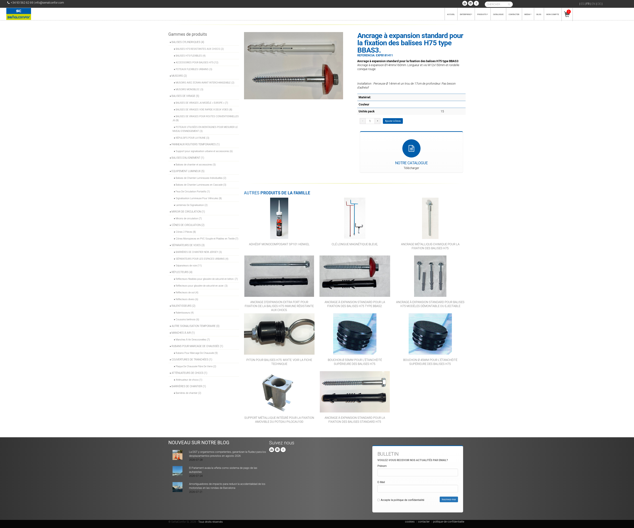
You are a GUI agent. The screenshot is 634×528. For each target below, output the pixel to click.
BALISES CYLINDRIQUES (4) (188, 42)
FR (588, 3)
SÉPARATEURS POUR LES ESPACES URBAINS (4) (202, 258)
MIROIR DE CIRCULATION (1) (188, 211)
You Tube (464, 3)
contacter (424, 521)
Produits (482, 14)
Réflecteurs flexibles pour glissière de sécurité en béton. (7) (207, 278)
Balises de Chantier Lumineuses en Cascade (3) (201, 184)
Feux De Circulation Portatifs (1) (193, 191)
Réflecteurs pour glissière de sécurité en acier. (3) (202, 285)
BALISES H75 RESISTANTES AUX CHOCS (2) (200, 48)
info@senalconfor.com (49, 2)
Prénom (382, 466)
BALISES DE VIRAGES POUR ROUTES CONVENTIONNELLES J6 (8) (206, 118)
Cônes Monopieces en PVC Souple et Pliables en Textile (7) (207, 238)
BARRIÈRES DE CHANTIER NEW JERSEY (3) (199, 252)
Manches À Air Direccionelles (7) (193, 339)
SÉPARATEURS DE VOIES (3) (188, 245)
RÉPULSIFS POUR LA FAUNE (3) (192, 137)
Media (527, 14)
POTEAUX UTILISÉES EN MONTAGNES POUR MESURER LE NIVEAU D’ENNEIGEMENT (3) (205, 129)
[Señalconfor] (18, 13)
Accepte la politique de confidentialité (402, 500)
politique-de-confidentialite (448, 521)
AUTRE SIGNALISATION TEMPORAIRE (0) (195, 326)
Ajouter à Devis (393, 121)
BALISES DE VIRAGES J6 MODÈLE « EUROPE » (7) (202, 102)
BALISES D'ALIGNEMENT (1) (188, 157)
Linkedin (470, 3)
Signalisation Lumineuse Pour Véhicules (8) (199, 198)
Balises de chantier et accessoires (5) (196, 164)
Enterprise (465, 14)
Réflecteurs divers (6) (187, 299)
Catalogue (498, 14)
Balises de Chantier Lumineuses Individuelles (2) (201, 177)
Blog (538, 14)
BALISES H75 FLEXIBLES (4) (191, 55)
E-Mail (381, 482)
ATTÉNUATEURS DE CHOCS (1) (189, 372)
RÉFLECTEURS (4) (182, 272)
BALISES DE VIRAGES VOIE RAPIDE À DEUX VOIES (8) (204, 109)
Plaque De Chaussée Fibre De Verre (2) (196, 366)
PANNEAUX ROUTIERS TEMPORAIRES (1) (196, 144)
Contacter (514, 14)
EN (593, 3)
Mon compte (552, 14)
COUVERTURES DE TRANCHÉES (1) (192, 359)
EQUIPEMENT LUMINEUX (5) (188, 171)
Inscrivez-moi (449, 499)
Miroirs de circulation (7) (189, 218)
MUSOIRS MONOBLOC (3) (189, 89)
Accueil (451, 14)
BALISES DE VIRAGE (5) (185, 96)
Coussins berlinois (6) (187, 319)
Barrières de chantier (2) (188, 392)
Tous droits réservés (210, 521)
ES (582, 3)
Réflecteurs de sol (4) (187, 292)
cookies (410, 521)
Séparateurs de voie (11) (189, 265)
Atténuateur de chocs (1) (189, 379)
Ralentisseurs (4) (185, 312)
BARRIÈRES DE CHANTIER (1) (189, 386)
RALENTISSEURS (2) (183, 305)
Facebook (476, 3)
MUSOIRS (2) (179, 75)
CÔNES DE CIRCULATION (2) (188, 225)
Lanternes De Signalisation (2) (192, 205)
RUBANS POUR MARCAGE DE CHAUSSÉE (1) (197, 346)
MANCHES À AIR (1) (183, 332)
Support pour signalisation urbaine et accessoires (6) (204, 151)
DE (599, 3)
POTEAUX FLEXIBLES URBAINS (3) (194, 69)
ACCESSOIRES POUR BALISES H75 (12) (197, 62)
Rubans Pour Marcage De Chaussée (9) (197, 353)
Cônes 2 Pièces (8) (186, 231)
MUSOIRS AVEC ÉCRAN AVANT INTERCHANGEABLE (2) (205, 82)
